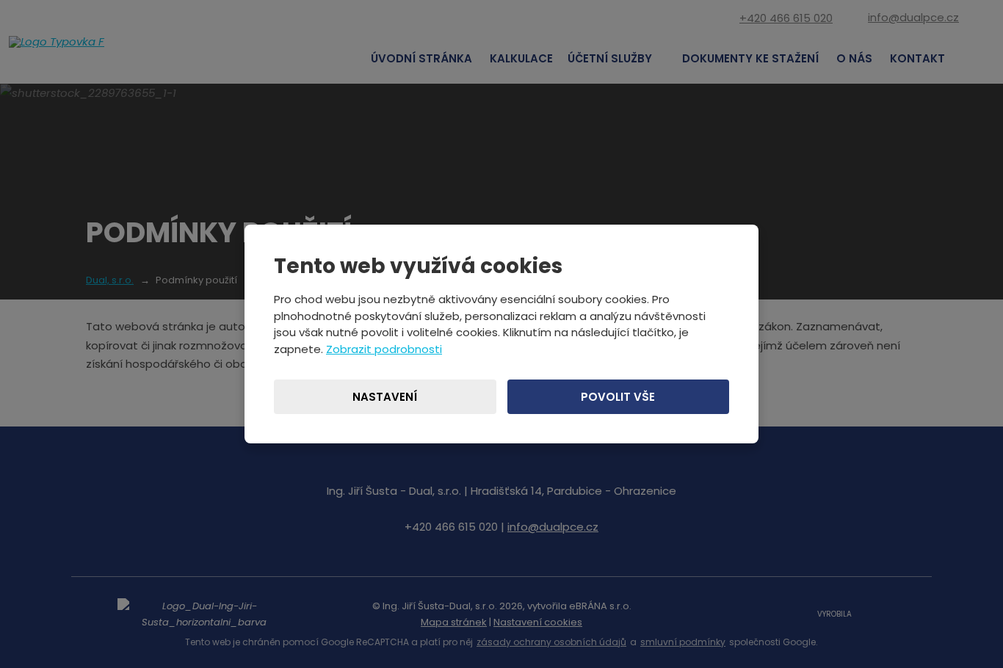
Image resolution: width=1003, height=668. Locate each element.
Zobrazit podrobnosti (384, 349)
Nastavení (384, 396)
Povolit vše (618, 396)
